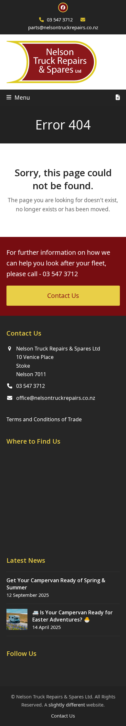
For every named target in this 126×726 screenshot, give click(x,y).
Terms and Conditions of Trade (44, 419)
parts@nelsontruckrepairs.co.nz (63, 27)
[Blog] (118, 97)
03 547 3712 (60, 19)
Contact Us (63, 715)
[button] (18, 97)
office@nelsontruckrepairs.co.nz (55, 397)
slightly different (66, 704)
